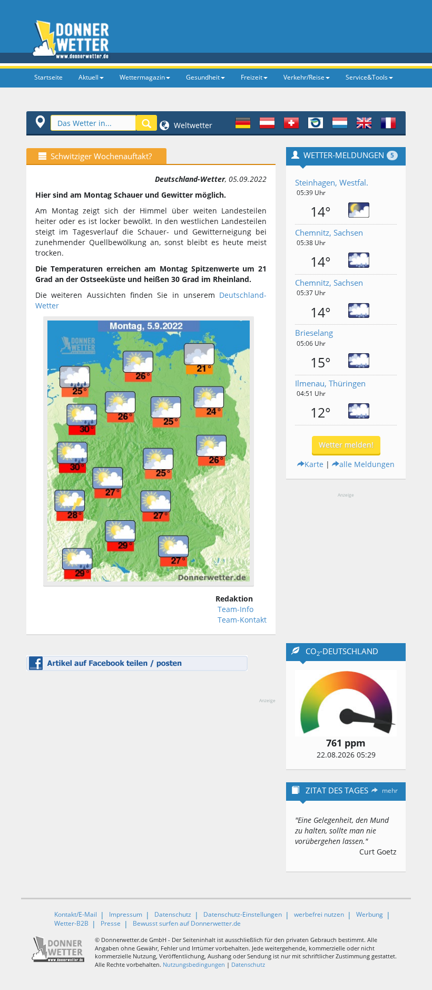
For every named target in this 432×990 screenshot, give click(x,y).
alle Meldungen (367, 464)
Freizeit (251, 77)
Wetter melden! (346, 445)
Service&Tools (367, 77)
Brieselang (314, 332)
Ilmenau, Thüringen (330, 383)
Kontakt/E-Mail (75, 914)
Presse (111, 923)
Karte (314, 464)
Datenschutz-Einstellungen (242, 914)
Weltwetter (192, 125)
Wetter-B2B (71, 923)
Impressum (125, 914)
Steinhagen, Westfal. (331, 182)
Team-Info (235, 609)
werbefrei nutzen (319, 914)
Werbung (369, 914)
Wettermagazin (142, 77)
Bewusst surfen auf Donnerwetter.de (187, 923)
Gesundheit (203, 77)
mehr (390, 790)
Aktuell (88, 77)
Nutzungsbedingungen (194, 964)
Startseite (48, 77)
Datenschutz (172, 914)
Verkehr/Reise (304, 77)
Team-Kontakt (242, 620)
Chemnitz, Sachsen (329, 232)
